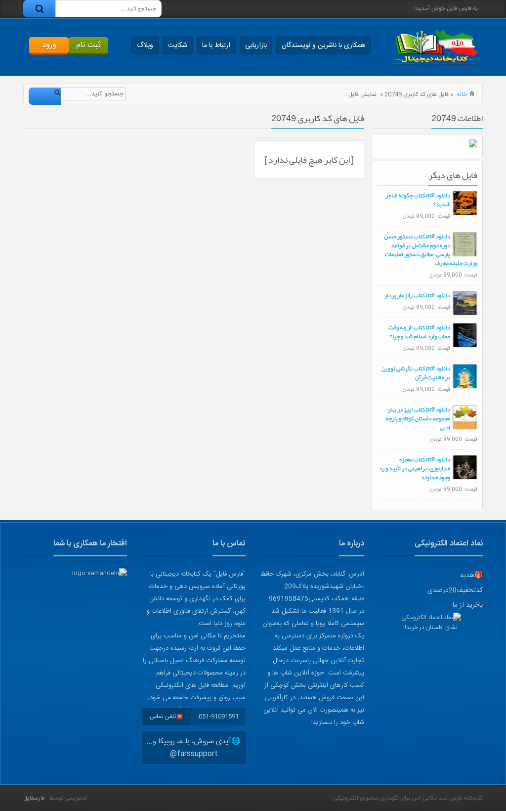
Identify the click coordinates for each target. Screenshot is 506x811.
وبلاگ (145, 45)
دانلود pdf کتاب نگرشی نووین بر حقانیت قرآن (415, 373)
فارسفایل (33, 798)
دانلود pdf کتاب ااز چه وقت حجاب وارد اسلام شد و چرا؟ (419, 332)
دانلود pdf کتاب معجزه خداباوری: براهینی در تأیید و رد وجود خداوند (414, 468)
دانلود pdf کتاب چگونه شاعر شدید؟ (417, 200)
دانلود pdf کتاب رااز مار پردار (417, 295)
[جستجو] (39, 8)
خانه (462, 94)
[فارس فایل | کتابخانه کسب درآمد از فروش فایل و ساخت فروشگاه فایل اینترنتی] (435, 47)
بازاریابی (256, 45)
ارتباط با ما (216, 45)
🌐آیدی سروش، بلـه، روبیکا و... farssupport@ (194, 747)
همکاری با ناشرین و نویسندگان (323, 45)
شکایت (177, 45)
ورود (49, 45)
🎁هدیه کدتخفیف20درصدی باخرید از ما (455, 590)
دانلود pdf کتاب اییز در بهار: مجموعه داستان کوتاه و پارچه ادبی (417, 418)
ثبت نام (88, 45)
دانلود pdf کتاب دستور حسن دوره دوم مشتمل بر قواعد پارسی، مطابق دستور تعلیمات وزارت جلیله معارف (430, 250)
